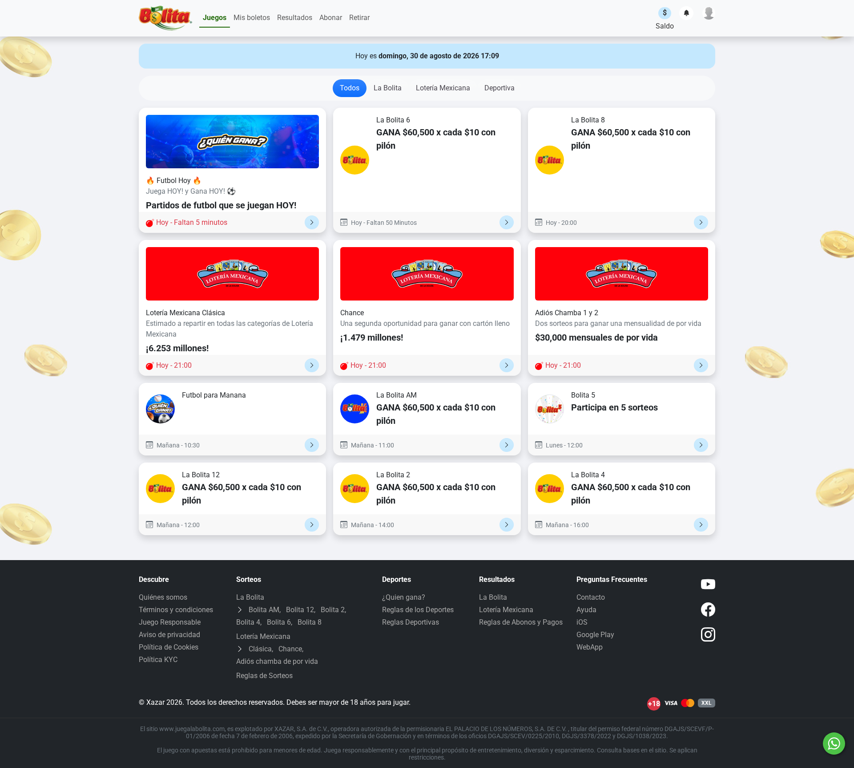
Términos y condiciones (176, 609)
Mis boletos (252, 17)
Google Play (595, 634)
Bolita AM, (265, 609)
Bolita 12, (300, 609)
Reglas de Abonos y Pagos (521, 622)
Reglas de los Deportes (418, 609)
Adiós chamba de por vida (277, 661)
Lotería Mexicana (443, 88)
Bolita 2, (333, 609)
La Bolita (388, 88)
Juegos (214, 17)
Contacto (590, 597)
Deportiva (499, 88)
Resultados (294, 17)
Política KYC (158, 659)
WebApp (589, 647)
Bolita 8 (310, 622)
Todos (349, 88)
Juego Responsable (170, 622)
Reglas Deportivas (410, 622)
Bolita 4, (249, 622)
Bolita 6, (279, 622)
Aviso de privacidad (169, 634)
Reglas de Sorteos (264, 675)
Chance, (290, 649)
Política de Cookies (168, 647)
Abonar (330, 17)
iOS (582, 622)
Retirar (359, 17)
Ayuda (586, 609)
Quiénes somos (163, 597)
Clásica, (261, 649)
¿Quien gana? (403, 597)
